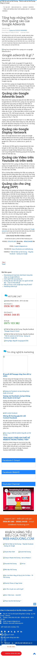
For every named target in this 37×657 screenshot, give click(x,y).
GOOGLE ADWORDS (28, 7)
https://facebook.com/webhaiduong (22, 249)
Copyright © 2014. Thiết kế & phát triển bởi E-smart (18, 643)
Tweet (3, 264)
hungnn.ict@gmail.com (20, 246)
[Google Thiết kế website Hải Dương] (5, 632)
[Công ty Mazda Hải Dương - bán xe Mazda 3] (17, 558)
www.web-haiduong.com (16, 623)
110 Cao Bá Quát (13, 613)
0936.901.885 (12, 241)
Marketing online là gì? (10, 286)
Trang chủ (6, 7)
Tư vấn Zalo (11, 646)
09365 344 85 (25, 617)
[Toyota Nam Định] (9, 552)
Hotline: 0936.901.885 (12, 653)
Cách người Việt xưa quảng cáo (13, 279)
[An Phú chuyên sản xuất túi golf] (13, 589)
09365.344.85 (21, 521)
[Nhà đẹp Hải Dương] (10, 570)
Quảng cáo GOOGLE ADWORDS (18, 30)
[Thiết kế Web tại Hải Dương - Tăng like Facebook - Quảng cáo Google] (18, 545)
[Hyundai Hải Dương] (10, 564)
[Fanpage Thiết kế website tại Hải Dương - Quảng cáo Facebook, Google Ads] (2, 632)
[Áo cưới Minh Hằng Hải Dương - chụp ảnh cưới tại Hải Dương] (18, 576)
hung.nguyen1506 (22, 340)
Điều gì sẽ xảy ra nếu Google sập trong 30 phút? (18, 284)
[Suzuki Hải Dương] (24, 552)
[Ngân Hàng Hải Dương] (22, 564)
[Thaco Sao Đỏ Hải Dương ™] (12, 601)
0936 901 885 (15, 617)
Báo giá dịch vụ (16, 7)
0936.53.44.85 (28, 241)
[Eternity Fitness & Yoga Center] (12, 583)
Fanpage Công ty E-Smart (11, 331)
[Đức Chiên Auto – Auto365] (12, 595)
